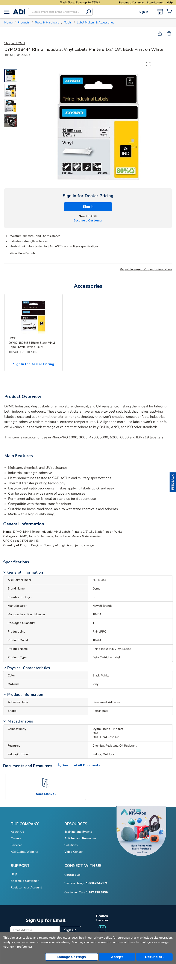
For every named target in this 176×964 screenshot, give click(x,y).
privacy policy (102, 938)
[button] (173, 482)
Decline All (154, 957)
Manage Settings (71, 957)
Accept (117, 957)
